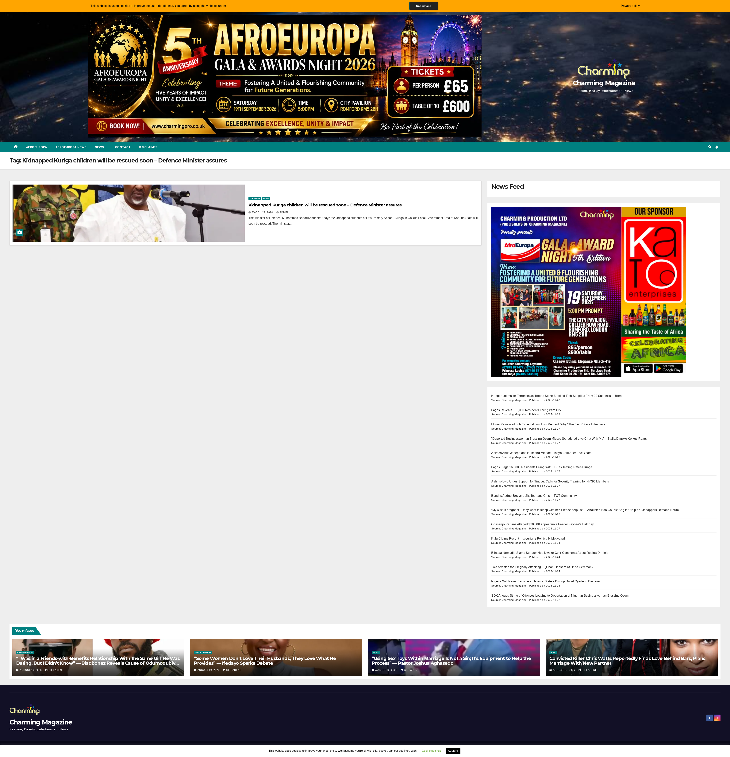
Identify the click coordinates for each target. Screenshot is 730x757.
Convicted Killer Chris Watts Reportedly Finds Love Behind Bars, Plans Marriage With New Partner (627, 661)
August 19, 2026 (31, 670)
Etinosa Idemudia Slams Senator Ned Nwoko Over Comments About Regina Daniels (549, 552)
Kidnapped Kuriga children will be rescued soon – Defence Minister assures (325, 205)
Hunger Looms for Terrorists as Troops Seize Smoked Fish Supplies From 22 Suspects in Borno (557, 395)
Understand (423, 5)
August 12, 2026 (386, 670)
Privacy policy (630, 5)
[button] (709, 147)
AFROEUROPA (36, 147)
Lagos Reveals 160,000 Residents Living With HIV (526, 410)
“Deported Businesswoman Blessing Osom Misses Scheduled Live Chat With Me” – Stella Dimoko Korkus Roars (569, 438)
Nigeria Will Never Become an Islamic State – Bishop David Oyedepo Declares (546, 581)
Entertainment (25, 652)
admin (284, 212)
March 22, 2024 (263, 212)
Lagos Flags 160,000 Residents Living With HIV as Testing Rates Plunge (541, 467)
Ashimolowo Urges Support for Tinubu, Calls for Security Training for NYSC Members (550, 481)
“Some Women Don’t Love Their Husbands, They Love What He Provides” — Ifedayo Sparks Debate (265, 661)
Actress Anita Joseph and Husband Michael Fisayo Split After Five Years (541, 453)
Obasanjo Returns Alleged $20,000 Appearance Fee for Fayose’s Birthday (542, 524)
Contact (123, 147)
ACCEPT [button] (453, 750)
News (100, 147)
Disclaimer (148, 147)
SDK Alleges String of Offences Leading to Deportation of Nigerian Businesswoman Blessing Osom (559, 595)
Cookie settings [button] (431, 750)
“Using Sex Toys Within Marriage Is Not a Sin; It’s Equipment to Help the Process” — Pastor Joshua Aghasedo (451, 661)
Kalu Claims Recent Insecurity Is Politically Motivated (528, 538)
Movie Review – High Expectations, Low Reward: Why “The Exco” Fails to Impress (548, 424)
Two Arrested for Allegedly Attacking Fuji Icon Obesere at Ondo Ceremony (542, 567)
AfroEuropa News (71, 147)
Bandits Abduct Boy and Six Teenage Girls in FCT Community (534, 495)
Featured (255, 198)
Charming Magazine (604, 83)
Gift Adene (56, 670)
